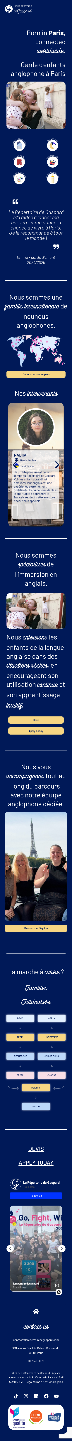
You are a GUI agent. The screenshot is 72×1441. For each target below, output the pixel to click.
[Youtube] (56, 1396)
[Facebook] (46, 1396)
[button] (10, 105)
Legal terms (33, 1381)
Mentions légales (52, 1381)
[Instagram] (25, 1396)
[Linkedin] (36, 1396)
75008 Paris (36, 1352)
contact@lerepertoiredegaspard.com (36, 1340)
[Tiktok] (15, 1396)
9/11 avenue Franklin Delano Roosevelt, (36, 1348)
